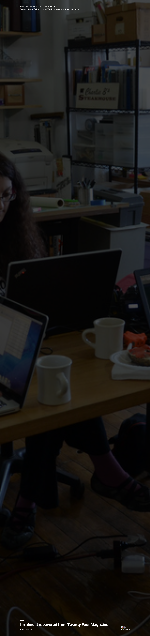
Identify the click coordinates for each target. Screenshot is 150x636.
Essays (23, 9)
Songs (59, 9)
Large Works (47, 9)
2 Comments (126, 629)
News (30, 9)
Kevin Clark (24, 6)
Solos (36, 9)
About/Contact (72, 9)
